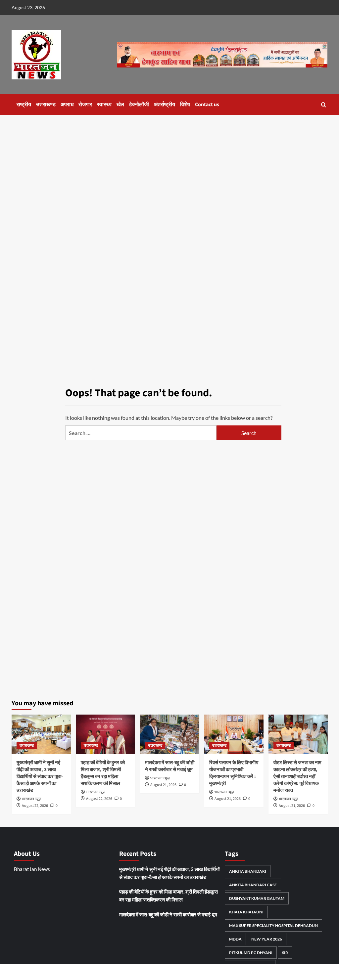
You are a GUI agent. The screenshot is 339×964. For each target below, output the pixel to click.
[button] (323, 104)
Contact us (207, 104)
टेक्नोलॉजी (139, 104)
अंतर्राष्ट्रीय (164, 104)
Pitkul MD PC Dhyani (250, 952)
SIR (285, 952)
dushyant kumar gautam (256, 898)
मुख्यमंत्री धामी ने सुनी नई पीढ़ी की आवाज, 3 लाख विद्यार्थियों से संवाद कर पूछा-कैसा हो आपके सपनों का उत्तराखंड (40, 776)
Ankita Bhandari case (253, 884)
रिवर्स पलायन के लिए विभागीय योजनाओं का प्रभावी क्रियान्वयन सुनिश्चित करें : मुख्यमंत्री (233, 773)
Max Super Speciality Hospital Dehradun (273, 925)
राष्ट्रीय (24, 104)
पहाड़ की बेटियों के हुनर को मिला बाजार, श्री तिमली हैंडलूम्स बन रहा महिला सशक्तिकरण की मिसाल (103, 773)
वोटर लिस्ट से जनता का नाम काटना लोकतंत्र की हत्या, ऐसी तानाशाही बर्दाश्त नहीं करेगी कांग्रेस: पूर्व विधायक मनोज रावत (297, 776)
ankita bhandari (247, 871)
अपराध (67, 104)
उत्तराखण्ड (46, 104)
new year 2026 (266, 939)
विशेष (185, 104)
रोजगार (85, 104)
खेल (120, 104)
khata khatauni (246, 911)
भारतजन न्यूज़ (31, 799)
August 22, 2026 (35, 806)
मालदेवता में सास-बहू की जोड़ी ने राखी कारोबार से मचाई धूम (169, 766)
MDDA (235, 939)
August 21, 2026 (163, 785)
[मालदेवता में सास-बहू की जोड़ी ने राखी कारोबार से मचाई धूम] (169, 734)
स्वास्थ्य (104, 104)
